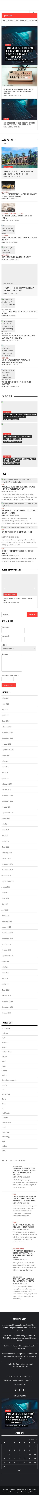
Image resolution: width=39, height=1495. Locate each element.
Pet (3, 1108)
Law (3, 1089)
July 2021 (5, 967)
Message (5, 654)
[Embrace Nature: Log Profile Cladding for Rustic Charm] (19, 585)
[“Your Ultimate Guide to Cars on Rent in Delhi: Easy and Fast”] (8, 229)
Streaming (5, 1132)
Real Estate (6, 1113)
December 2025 (7, 732)
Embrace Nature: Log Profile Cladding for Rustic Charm (18, 599)
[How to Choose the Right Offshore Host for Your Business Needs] (20, 274)
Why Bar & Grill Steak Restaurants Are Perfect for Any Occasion (19, 511)
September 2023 (7, 881)
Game (4, 1066)
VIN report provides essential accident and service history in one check (18, 172)
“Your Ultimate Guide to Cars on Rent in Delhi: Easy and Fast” (19, 239)
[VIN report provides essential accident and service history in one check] (20, 157)
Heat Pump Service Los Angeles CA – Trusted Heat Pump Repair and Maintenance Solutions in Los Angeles (25, 1254)
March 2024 (5, 847)
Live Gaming (6, 1094)
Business (5, 1033)
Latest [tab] (11, 1160)
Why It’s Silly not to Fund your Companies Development (16, 383)
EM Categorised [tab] (20, 1160)
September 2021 (7, 956)
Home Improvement (10, 594)
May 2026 (5, 710)
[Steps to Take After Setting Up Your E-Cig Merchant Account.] (8, 303)
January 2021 (6, 996)
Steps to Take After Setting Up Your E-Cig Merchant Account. (19, 312)
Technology (6, 1136)
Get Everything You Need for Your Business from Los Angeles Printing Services (18, 337)
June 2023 (5, 898)
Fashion (4, 1047)
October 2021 (6, 950)
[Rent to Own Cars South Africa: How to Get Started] (8, 207)
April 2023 (5, 910)
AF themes (33, 1492)
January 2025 (6, 790)
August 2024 (6, 818)
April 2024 (5, 841)
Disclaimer (7, 1380)
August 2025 (6, 755)
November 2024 (7, 801)
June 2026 (5, 704)
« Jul (18, 1470)
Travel (4, 1151)
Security (5, 1118)
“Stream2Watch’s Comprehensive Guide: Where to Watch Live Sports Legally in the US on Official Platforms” (18, 91)
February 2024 (7, 853)
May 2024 (5, 835)
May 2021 (5, 978)
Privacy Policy (18, 1380)
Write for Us (29, 1380)
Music (8, 45)
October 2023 (6, 875)
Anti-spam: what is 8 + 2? (10, 675)
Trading (4, 1146)
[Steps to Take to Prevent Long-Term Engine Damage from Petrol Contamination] (8, 186)
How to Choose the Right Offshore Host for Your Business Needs (19, 289)
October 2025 (6, 744)
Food (3, 484)
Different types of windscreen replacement (16, 257)
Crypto (4, 1038)
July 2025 (5, 761)
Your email (5, 636)
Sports (4, 1127)
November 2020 (7, 1007)
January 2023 (6, 927)
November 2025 (7, 738)
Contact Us (11, 1376)
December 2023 (7, 864)
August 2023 (6, 887)
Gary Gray (8, 176)
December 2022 (7, 933)
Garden (4, 1071)
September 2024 (7, 812)
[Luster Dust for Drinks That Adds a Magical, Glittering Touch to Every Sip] (20, 481)
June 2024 (5, 830)
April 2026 (5, 715)
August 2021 (6, 961)
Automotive (8, 167)
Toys (21, 213)
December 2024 (7, 795)
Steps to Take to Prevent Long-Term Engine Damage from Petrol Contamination (19, 195)
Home (19, 1376)
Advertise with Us (19, 1384)
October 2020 (6, 1013)
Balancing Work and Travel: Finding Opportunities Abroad (17, 437)
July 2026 (5, 698)
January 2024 (6, 858)
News (4, 1104)
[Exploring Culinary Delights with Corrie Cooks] (18, 527)
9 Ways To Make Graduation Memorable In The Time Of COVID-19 (19, 460)
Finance (4, 1056)
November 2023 (7, 870)
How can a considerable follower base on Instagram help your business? (16, 361)
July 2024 (5, 824)
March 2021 (5, 990)
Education (7, 412)
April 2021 (5, 984)
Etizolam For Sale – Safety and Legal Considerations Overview (23, 1280)
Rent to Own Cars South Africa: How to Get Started (17, 217)
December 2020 (7, 1001)
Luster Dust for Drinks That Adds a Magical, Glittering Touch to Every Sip (18, 487)
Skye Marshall (12, 60)
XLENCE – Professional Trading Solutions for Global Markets (23, 1226)
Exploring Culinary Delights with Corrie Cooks (17, 533)
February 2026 (7, 727)
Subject (4, 645)
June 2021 (5, 973)
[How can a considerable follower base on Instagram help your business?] (8, 350)
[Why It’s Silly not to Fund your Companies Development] (8, 373)
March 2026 (5, 721)
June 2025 (5, 767)
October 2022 (6, 944)
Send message (9, 685)
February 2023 (7, 921)
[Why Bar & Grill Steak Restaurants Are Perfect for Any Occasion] (20, 504)
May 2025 (5, 772)
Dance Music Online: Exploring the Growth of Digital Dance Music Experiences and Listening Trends (20, 52)
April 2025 (5, 778)
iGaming (4, 1085)
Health (4, 1075)
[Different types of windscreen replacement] (8, 250)
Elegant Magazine (21, 1492)
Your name (5, 627)
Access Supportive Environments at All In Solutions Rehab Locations (20, 415)
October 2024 (6, 807)
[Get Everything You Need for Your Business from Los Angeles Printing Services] (8, 326)
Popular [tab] (4, 1160)
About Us (27, 1376)
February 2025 (7, 784)
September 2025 (7, 750)
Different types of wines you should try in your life (18, 552)
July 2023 (5, 893)
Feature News (14, 213)
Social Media (5, 358)
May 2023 (5, 904)
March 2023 (5, 915)
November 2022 (7, 938)
